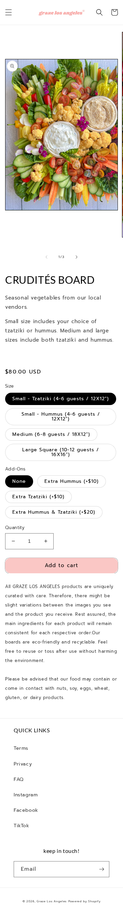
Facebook (26, 810)
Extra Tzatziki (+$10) (38, 496)
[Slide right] (76, 257)
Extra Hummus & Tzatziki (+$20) (53, 512)
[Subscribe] (101, 869)
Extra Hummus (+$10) (71, 481)
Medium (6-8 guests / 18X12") (51, 434)
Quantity (15, 527)
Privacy (23, 764)
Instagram (26, 794)
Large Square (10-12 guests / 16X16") (60, 452)
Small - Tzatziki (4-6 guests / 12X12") (60, 398)
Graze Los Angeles (52, 901)
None (19, 481)
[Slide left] (46, 257)
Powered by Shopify (84, 901)
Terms (21, 748)
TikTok (21, 825)
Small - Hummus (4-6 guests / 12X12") (61, 417)
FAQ (19, 779)
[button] (8, 12)
